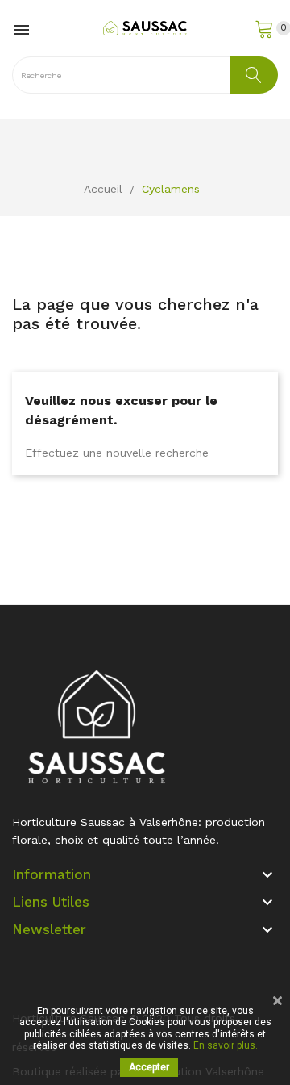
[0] (266, 28)
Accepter (149, 1067)
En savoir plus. (225, 1045)
